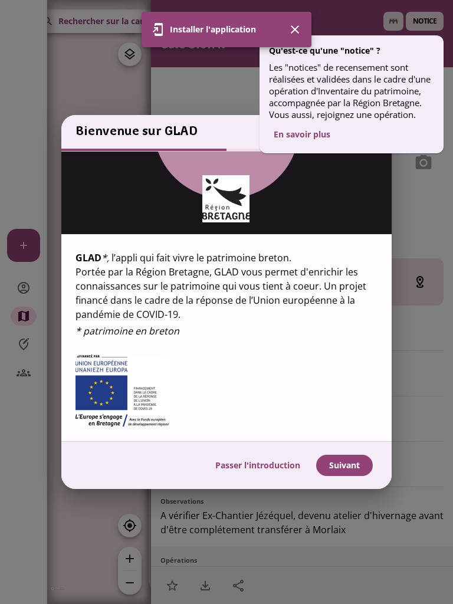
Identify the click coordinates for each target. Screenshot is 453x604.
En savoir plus (302, 134)
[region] (226, 296)
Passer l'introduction (257, 465)
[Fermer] (295, 29)
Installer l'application (213, 29)
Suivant (344, 465)
